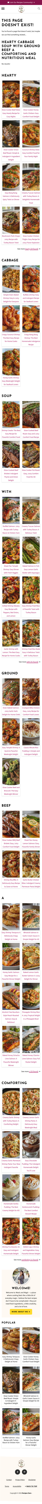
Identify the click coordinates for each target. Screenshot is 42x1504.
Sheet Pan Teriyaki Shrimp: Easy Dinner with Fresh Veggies (11, 569)
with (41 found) (32, 662)
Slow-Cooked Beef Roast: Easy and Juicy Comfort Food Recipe (31, 433)
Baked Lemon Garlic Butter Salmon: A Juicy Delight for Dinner (31, 975)
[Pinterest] (24, 1471)
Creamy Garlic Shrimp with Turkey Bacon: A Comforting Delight (11, 1120)
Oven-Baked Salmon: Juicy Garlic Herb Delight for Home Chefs (11, 711)
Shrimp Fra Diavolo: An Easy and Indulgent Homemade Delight (11, 1250)
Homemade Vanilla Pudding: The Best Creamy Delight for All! (11, 1207)
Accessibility (17, 1486)
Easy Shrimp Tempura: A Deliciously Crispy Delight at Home (11, 936)
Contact (9, 1480)
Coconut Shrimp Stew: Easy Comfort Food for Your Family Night (31, 153)
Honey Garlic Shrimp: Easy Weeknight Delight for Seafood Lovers (11, 381)
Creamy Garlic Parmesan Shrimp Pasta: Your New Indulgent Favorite (11, 1164)
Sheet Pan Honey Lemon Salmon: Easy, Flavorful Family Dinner (31, 843)
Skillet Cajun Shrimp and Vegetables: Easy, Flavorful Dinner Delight (31, 1250)
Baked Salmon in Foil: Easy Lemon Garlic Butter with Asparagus (31, 569)
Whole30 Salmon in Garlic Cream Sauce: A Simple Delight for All (31, 936)
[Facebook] (17, 1471)
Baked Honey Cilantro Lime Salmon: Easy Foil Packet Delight (31, 1058)
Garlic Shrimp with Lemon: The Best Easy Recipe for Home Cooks (11, 652)
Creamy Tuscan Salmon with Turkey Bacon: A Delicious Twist (31, 529)
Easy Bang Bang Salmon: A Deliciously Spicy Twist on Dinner (11, 196)
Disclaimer (32, 1480)
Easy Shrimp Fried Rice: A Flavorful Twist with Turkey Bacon (31, 609)
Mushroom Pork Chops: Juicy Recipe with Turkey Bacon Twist (11, 239)
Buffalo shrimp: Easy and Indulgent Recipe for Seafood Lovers (31, 298)
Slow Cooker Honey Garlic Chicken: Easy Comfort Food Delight (31, 113)
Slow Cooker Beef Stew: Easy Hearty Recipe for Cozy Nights (11, 113)
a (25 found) (33, 1071)
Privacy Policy (20, 1480)
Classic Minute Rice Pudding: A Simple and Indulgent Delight (31, 751)
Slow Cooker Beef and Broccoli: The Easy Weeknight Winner (11, 790)
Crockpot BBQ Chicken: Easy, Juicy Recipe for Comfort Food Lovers (31, 711)
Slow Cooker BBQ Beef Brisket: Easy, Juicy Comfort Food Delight (11, 843)
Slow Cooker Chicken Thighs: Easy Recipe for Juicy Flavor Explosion (31, 239)
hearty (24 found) (31, 249)
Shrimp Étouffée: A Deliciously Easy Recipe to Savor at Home (11, 883)
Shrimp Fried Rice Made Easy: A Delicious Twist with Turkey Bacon (31, 652)
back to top (32, 1486)
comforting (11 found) (30, 1259)
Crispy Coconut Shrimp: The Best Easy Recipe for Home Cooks (11, 338)
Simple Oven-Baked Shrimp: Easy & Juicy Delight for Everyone (11, 298)
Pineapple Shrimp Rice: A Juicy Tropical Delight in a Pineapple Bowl (31, 1015)
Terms (7, 1486)
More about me (20, 1311)
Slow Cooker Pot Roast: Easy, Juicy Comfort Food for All (31, 473)
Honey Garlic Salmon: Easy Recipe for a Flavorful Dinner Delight (11, 975)
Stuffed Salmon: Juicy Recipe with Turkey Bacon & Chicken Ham (11, 529)
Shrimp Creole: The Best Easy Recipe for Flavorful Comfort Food (11, 433)
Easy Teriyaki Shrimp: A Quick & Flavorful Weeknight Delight (11, 751)
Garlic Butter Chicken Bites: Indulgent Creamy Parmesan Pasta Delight (31, 883)
